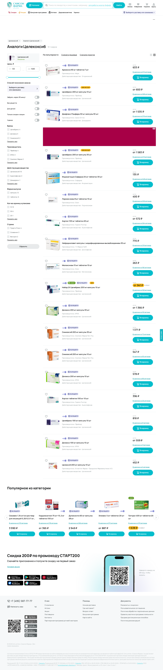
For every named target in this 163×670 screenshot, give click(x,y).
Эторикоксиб (87, 76)
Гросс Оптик (80, 118)
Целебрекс (15, 129)
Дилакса (14, 134)
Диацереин (15, 180)
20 (11, 216)
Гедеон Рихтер (81, 206)
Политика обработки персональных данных (137, 611)
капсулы (14, 193)
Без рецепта (12, 103)
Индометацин (87, 165)
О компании (49, 605)
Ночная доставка (89, 605)
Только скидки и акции (16, 114)
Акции (23, 12)
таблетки (14, 197)
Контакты (48, 617)
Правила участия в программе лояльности (137, 614)
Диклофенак (87, 231)
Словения (14, 232)
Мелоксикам (87, 253)
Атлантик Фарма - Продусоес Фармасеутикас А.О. (94, 450)
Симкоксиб (15, 138)
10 (12, 207)
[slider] (7, 77)
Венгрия (14, 237)
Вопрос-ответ (88, 611)
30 (11, 211)
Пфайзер (14, 150)
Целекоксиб (23, 57)
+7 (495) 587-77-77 (21, 601)
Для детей (11, 109)
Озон (77, 184)
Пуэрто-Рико (16, 228)
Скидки (13, 12)
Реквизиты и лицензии (129, 605)
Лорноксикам (87, 187)
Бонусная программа (38, 12)
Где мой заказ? (88, 608)
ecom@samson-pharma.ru (66, 665)
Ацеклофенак (16, 176)
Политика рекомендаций (130, 621)
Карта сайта (87, 617)
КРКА (12, 155)
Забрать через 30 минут (16, 97)
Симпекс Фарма (17, 159)
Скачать (42, 663)
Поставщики (49, 614)
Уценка (76, 12)
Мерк (77, 73)
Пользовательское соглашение (133, 608)
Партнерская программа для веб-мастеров (61, 621)
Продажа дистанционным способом (134, 617)
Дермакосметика (65, 12)
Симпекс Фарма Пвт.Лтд (84, 317)
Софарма (78, 162)
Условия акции (13, 548)
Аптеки (54, 12)
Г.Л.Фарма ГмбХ (81, 228)
